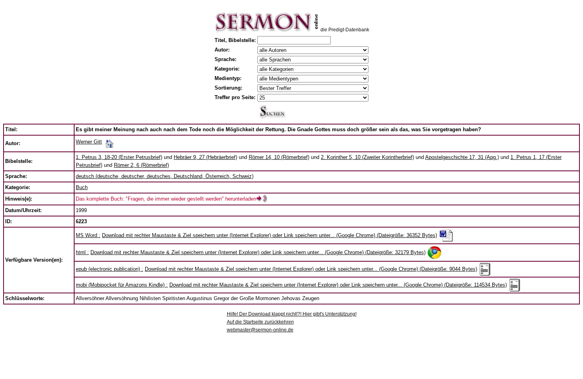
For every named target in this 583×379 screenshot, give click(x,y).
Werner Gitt (89, 142)
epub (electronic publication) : (109, 269)
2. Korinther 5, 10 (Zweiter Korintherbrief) (367, 157)
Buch (82, 187)
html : (82, 252)
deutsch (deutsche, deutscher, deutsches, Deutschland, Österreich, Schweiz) (164, 176)
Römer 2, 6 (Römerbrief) (141, 165)
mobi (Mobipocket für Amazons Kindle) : (122, 285)
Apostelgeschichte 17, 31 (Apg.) (462, 157)
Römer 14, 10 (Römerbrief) (279, 157)
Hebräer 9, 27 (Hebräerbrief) (205, 157)
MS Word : (88, 235)
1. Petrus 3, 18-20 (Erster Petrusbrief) (119, 157)
